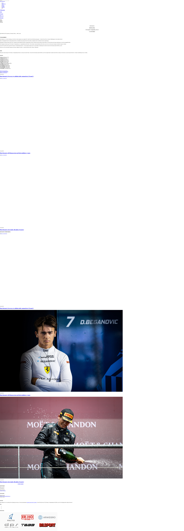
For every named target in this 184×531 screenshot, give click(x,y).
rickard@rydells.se (3, 490)
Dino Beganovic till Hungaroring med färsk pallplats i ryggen (15, 153)
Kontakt (3, 6)
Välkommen (4, 3)
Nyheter (3, 5)
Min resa (3, 7)
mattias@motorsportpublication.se (5, 496)
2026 (2, 4)
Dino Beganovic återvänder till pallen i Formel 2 (12, 229)
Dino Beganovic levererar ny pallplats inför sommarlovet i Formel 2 (16, 76)
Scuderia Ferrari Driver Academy (32, 502)
